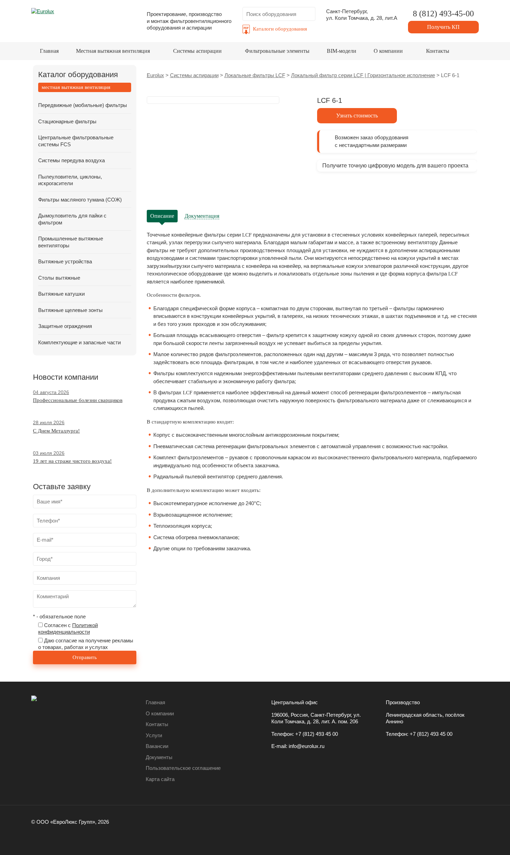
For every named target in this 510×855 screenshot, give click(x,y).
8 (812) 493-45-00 (443, 13)
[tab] (84, 87)
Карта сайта (160, 779)
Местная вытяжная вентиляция (113, 51)
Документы (159, 757)
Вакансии (157, 746)
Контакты (437, 51)
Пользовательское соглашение (183, 768)
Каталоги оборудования (280, 29)
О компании (388, 51)
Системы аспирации (197, 51)
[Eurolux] (83, 19)
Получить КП (443, 27)
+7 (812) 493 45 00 (316, 734)
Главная (49, 51)
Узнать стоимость (357, 115)
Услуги (154, 735)
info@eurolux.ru (306, 746)
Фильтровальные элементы (277, 51)
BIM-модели (341, 51)
